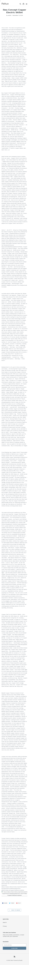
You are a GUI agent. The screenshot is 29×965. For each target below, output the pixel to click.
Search (5, 922)
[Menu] (26, 3)
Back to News (15, 910)
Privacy (5, 926)
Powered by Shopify (18, 960)
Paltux (11, 960)
